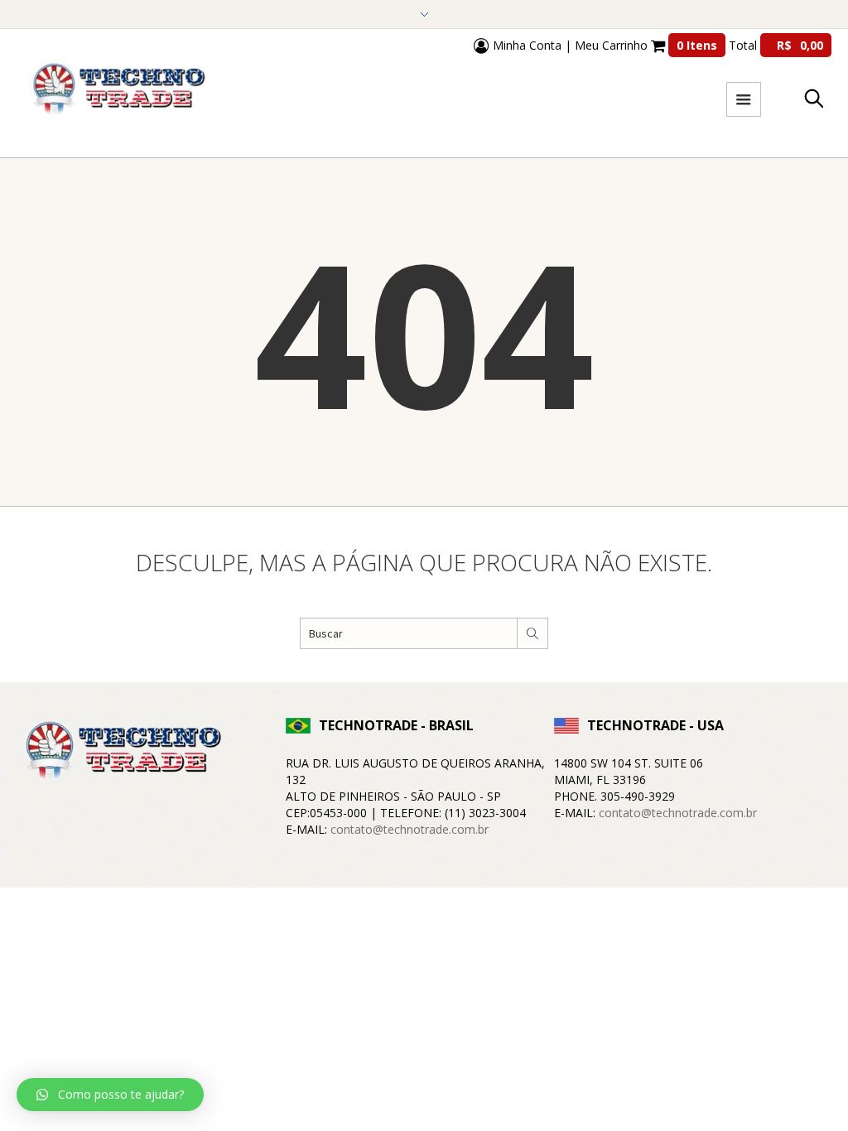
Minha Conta (525, 45)
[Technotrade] (120, 752)
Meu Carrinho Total (699, 45)
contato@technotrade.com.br (409, 829)
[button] (110, 1094)
